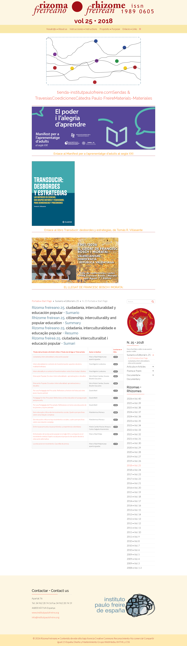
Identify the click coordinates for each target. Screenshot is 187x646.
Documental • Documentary (133, 377)
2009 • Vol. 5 (133, 554)
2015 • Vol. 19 (134, 492)
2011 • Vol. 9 (133, 536)
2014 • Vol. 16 (134, 505)
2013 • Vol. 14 (134, 514)
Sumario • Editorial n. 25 (139, 354)
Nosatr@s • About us (57, 29)
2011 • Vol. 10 (134, 532)
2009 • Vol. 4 (133, 558)
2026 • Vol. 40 (134, 398)
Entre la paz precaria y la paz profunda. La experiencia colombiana (57, 427)
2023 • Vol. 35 (134, 420)
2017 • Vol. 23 (134, 474)
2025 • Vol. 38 (134, 407)
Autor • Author (95, 352)
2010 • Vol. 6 (133, 550)
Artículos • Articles (136, 366)
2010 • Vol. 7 (133, 545)
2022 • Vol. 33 (134, 429)
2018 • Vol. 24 (134, 469)
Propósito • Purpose (110, 29)
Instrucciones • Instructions (83, 29)
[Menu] (140, 29)
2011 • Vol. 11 (134, 527)
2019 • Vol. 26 (134, 461)
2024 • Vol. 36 (134, 416)
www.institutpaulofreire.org (45, 612)
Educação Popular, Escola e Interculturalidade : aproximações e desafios (59, 376)
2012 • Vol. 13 (134, 518)
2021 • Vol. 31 (134, 438)
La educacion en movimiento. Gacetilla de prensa (51, 444)
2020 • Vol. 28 (134, 452)
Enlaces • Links (130, 29)
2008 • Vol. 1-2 (134, 567)
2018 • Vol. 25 (134, 465)
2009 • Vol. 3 (133, 563)
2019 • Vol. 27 (134, 456)
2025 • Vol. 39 (134, 403)
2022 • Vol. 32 (134, 434)
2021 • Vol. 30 (134, 443)
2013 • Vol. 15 (134, 510)
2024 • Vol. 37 (134, 412)
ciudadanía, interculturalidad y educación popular (51, 357)
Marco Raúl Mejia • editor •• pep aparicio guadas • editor (139, 350)
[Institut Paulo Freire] (125, 605)
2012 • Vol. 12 (134, 523)
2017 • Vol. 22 (134, 478)
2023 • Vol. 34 (134, 425)
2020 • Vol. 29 (134, 447)
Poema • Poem (134, 370)
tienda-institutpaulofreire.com (84, 92)
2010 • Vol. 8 (133, 541)
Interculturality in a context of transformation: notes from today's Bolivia (59, 371)
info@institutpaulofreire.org (45, 617)
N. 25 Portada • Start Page (138, 358)
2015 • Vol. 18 (134, 496)
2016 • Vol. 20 (134, 487)
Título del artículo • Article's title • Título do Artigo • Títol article (59, 352)
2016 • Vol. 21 (134, 483)
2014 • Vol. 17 (134, 501)
